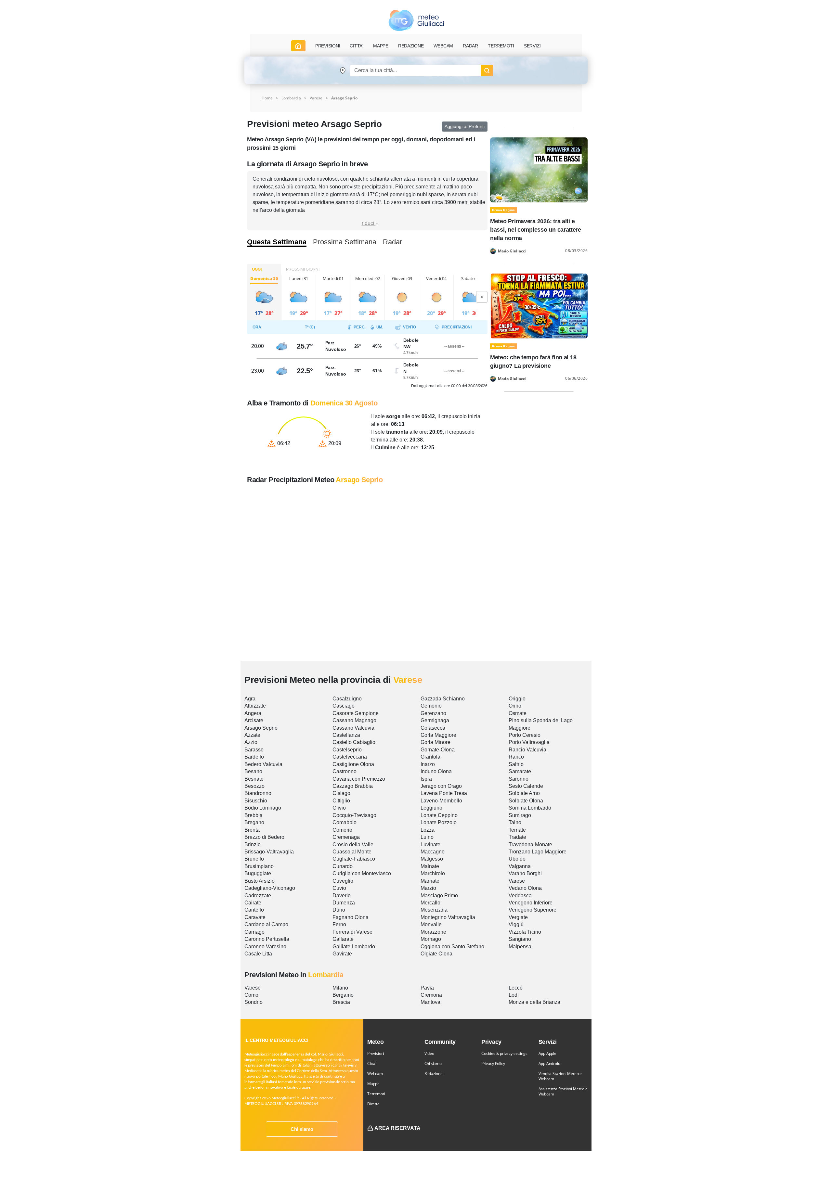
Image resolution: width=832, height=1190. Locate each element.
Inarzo (428, 764)
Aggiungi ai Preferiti (465, 126)
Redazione (433, 1073)
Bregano (254, 822)
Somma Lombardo (530, 808)
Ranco (516, 757)
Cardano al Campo (266, 924)
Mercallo (430, 902)
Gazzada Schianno (443, 698)
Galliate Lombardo (353, 946)
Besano (253, 771)
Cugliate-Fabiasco (353, 859)
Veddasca (520, 895)
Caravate (255, 917)
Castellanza (346, 735)
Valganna (520, 866)
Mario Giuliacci (512, 251)
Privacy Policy (493, 1063)
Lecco (516, 988)
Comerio (342, 830)
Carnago (254, 932)
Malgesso (432, 859)
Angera (252, 713)
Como (251, 995)
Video (429, 1053)
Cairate (252, 902)
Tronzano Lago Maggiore (537, 851)
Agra (249, 698)
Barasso (254, 749)
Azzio (250, 742)
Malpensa (520, 946)
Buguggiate (257, 873)
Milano (340, 988)
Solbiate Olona (526, 800)
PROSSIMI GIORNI (302, 269)
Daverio (341, 895)
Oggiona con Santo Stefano (452, 946)
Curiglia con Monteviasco (361, 873)
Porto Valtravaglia (529, 742)
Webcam (443, 45)
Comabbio (344, 822)
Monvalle (431, 924)
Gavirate (342, 953)
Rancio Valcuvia (527, 749)
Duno (338, 910)
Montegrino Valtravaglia (448, 917)
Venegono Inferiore (530, 902)
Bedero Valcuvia (263, 764)
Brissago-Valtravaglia (269, 851)
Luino (427, 837)
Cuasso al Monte (351, 851)
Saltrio (516, 764)
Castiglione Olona (353, 764)
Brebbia (253, 815)
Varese (316, 98)
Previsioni (375, 1053)
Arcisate (253, 720)
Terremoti (376, 1093)
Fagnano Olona (350, 917)
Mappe (373, 1083)
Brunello (254, 859)
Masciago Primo (439, 895)
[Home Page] (298, 45)
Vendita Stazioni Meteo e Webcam (560, 1076)
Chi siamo (302, 1129)
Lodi (514, 995)
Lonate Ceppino (439, 815)
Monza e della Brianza (534, 1002)
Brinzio (252, 844)
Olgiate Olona (436, 953)
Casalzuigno (347, 698)
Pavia (427, 988)
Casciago (343, 706)
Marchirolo (433, 873)
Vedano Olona (525, 888)
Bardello (254, 757)
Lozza (428, 830)
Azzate (252, 735)
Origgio (517, 698)
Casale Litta (258, 953)
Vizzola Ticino (525, 932)
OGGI (257, 269)
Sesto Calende (526, 786)
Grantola (430, 757)
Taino (515, 822)
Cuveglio (342, 881)
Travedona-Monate (530, 844)
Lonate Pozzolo (439, 822)
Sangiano (520, 939)
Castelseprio (347, 749)
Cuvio (339, 888)
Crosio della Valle (352, 844)
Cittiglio (341, 800)
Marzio (428, 888)
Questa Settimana (276, 242)
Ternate (517, 830)
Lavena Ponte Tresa (444, 793)
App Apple (547, 1053)
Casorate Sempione (355, 713)
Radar (470, 45)
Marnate (430, 881)
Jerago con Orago (441, 786)
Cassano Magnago (354, 720)
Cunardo (342, 866)
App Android (549, 1063)
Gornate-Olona (438, 749)
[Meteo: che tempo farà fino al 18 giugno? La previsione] (539, 305)
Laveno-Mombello (441, 800)
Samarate (520, 771)
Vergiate (518, 917)
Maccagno (433, 851)
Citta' (371, 1063)
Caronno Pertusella (266, 939)
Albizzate (255, 706)
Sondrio (253, 1002)
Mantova (430, 1002)
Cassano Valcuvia (353, 728)
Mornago (431, 939)
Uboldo (517, 859)
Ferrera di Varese (352, 932)
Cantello (254, 910)
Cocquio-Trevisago (354, 815)
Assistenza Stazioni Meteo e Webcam (563, 1091)
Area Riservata (397, 1128)
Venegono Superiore (532, 910)
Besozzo (254, 786)
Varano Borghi (525, 873)
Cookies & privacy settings (504, 1053)
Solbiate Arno (524, 793)
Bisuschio (255, 800)
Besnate (254, 779)
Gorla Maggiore (438, 735)
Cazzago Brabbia (352, 786)
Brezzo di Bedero (264, 837)
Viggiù (516, 924)
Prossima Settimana (344, 242)
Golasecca (433, 728)
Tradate (517, 837)
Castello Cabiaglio (353, 742)
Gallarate (343, 939)
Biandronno (257, 793)
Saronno (518, 779)
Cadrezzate (257, 895)
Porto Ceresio (524, 735)
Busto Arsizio (259, 881)
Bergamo (343, 995)
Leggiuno (431, 808)
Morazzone (433, 932)
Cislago (341, 793)
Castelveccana (349, 757)
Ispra (426, 779)
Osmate (517, 713)
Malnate (430, 866)
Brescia (341, 1002)
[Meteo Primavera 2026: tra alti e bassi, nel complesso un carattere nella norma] (539, 169)
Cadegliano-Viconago (269, 888)
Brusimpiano (259, 866)
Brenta (252, 830)
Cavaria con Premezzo (358, 779)
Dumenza (343, 902)
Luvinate (430, 844)
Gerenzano (433, 713)
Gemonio (431, 706)
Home (267, 98)
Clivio (339, 808)
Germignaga (435, 720)
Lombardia (291, 98)
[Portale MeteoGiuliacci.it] (416, 20)
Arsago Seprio (261, 728)
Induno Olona (436, 771)
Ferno (339, 924)
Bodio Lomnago (262, 808)
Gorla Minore (435, 742)
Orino (515, 706)
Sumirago (520, 815)
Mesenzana (434, 910)
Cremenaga (346, 837)
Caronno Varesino (265, 946)
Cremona (431, 995)
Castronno (344, 771)
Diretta (373, 1104)
